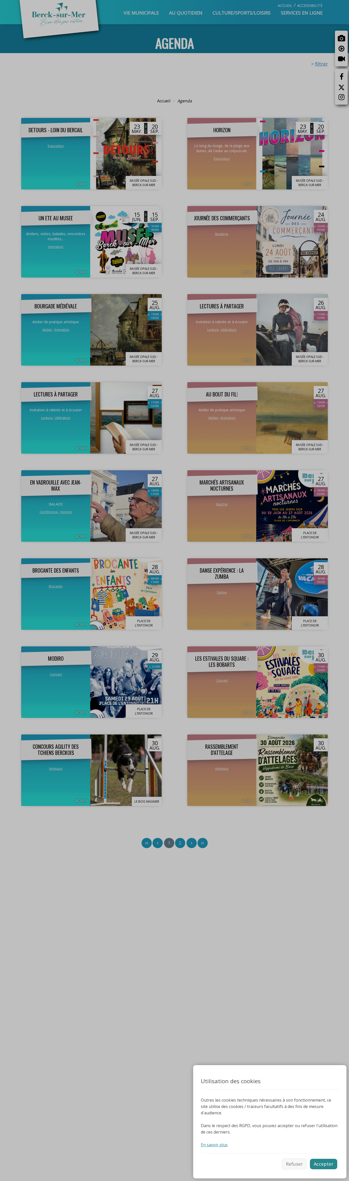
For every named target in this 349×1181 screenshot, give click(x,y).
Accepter (323, 1164)
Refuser (294, 1164)
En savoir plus (214, 1145)
